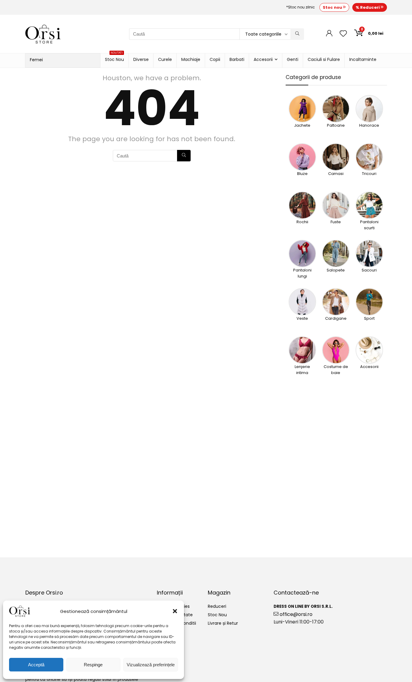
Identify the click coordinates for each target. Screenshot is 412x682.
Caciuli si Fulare (324, 59)
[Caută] (297, 34)
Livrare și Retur (223, 623)
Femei (36, 60)
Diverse (141, 59)
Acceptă (36, 664)
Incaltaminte (362, 59)
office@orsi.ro (295, 614)
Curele (165, 59)
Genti (292, 59)
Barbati (237, 59)
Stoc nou (333, 7)
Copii (215, 59)
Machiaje (190, 59)
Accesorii (263, 59)
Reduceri (217, 606)
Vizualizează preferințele (151, 664)
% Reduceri (368, 7)
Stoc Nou (114, 57)
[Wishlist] (343, 34)
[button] (175, 611)
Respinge (93, 664)
